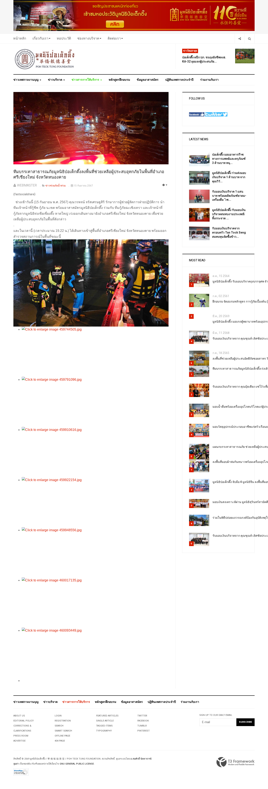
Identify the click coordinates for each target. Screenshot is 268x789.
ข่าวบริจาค (55, 80)
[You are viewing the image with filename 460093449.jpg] (95, 653)
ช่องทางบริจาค (88, 38)
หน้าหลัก (19, 38)
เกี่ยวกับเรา (40, 38)
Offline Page (62, 736)
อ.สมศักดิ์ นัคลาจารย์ (140, 759)
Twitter (142, 716)
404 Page (60, 741)
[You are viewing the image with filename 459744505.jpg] (95, 352)
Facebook (143, 721)
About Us (19, 716)
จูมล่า (16, 764)
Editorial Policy (23, 721)
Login (58, 716)
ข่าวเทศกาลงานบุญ (26, 80)
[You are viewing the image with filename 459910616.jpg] (95, 452)
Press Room (20, 736)
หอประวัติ (64, 38)
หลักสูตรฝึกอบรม (119, 80)
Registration (63, 721)
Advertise (19, 741)
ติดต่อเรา (114, 38)
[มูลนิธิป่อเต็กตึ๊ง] (44, 59)
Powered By (235, 762)
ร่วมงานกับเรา (209, 80)
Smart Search (63, 731)
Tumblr (142, 726)
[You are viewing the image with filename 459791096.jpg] (95, 402)
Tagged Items (104, 726)
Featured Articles (107, 716)
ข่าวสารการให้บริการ (86, 80)
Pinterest (143, 731)
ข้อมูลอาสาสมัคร (147, 80)
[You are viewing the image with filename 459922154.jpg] (95, 502)
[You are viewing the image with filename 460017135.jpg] (95, 602)
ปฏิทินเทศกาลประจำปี (179, 80)
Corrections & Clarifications (22, 728)
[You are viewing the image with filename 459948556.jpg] (95, 552)
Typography (104, 731)
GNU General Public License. (77, 764)
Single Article (105, 721)
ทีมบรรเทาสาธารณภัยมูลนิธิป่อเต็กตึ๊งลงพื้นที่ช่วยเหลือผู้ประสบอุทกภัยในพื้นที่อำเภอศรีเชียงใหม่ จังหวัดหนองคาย (88, 174)
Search (59, 726)
